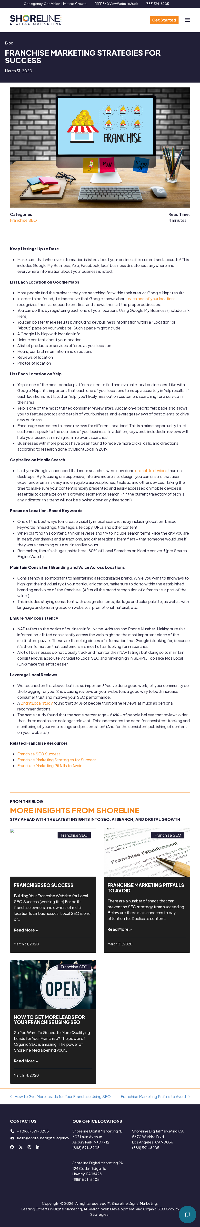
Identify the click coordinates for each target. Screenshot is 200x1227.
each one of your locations (152, 298)
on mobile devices (151, 470)
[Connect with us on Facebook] (12, 1147)
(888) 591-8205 (157, 4)
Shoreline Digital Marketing (134, 1203)
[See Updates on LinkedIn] (37, 1147)
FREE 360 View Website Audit (116, 4)
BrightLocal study (36, 703)
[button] (187, 20)
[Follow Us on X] (21, 1147)
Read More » (26, 929)
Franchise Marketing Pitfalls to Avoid (49, 765)
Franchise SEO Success (38, 753)
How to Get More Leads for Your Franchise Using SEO (49, 1019)
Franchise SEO (23, 220)
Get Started (164, 19)
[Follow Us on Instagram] (29, 1147)
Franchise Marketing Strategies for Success (56, 759)
